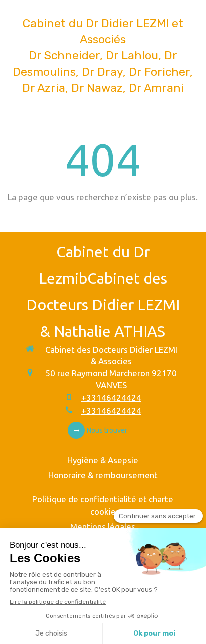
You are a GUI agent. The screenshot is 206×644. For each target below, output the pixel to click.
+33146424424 (112, 397)
